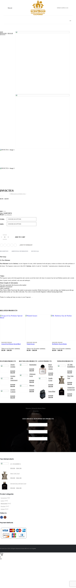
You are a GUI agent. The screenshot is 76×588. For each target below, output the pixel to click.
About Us (35, 411)
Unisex (3, 509)
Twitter (4, 245)
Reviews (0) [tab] (35, 251)
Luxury (2, 501)
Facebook (1, 245)
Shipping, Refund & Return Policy (36, 408)
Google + (11, 245)
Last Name (38, 429)
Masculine (4, 342)
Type (2, 219)
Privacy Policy (36, 413)
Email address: (38, 436)
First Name (38, 422)
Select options (22, 318)
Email (15, 245)
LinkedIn (8, 245)
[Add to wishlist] (23, 342)
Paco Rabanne (8, 214)
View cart (10, 7)
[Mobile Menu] (71, 19)
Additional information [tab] (19, 251)
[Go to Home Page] (0, 30)
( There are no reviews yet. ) (18, 193)
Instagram (5, 517)
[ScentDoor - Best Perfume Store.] (38, 7)
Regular (9, 342)
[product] (12, 327)
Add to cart (20, 237)
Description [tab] (4, 251)
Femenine (4, 498)
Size (1, 224)
